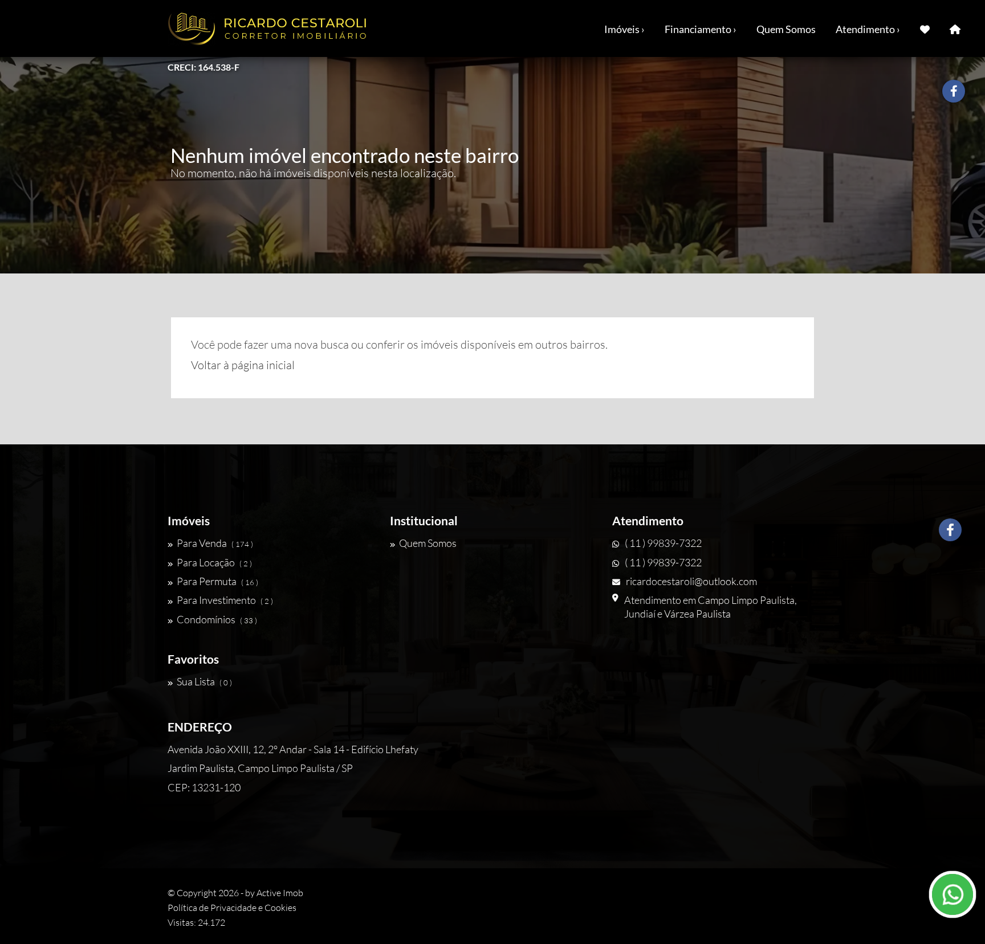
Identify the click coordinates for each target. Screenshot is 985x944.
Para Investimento (225, 600)
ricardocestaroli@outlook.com (691, 581)
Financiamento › (700, 29)
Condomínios (217, 619)
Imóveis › (624, 29)
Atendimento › (868, 29)
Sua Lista (204, 681)
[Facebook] (950, 529)
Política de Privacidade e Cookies (232, 907)
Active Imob (280, 892)
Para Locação (214, 562)
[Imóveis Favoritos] (925, 28)
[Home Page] (955, 28)
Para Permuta (217, 581)
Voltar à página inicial (243, 365)
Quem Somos (786, 29)
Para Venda (215, 543)
